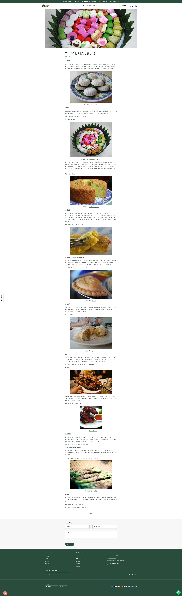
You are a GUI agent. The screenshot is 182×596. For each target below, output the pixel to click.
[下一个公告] (136, 1)
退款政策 (78, 563)
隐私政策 (78, 561)
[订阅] (68, 574)
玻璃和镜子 (94, 491)
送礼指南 (47, 563)
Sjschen (94, 351)
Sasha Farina (93, 430)
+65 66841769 (112, 558)
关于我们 (78, 556)
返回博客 (92, 513)
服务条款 (78, 566)
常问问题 (47, 556)
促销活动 (47, 561)
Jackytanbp (94, 104)
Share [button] (68, 60)
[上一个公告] (45, 1)
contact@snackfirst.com (115, 556)
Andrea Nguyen (94, 207)
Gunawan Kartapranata (94, 159)
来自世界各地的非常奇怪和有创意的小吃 (91, 64)
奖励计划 (47, 558)
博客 (77, 558)
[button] (84, 5)
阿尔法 (94, 301)
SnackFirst (92, 591)
